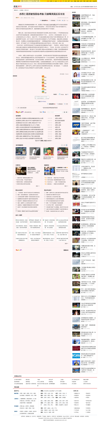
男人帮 (95, 6)
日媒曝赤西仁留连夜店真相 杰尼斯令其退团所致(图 (29, 134)
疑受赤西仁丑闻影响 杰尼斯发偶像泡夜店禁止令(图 (29, 118)
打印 (60, 20)
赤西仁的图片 (58, 118)
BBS (91, 1)
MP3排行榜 (88, 400)
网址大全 (77, 404)
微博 (87, 1)
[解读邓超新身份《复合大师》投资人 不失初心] (49, 234)
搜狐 (22, 1)
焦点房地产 (34, 1)
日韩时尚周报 (20, 184)
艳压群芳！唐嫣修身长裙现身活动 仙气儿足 (27, 201)
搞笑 (45, 89)
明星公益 (22, 406)
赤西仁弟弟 (58, 125)
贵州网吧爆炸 (52, 383)
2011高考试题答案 (18, 383)
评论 (52, 393)
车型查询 (88, 408)
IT (63, 1)
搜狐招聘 (39, 416)
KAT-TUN (49, 24)
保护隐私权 (59, 416)
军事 (45, 393)
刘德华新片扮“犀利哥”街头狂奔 (53, 194)
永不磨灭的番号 (17, 379)
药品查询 (88, 395)
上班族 (61, 379)
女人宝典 (88, 410)
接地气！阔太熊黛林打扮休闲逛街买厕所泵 (27, 207)
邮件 (81, 1)
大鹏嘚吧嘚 (22, 398)
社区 (32, 395)
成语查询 (77, 397)
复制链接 (53, 20)
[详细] (37, 172)
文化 (57, 402)
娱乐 (56, 1)
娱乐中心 (16, 391)
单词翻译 (88, 404)
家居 (49, 397)
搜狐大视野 (86, 379)
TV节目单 (77, 410)
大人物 (34, 398)
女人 (72, 1)
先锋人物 (33, 400)
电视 (28, 393)
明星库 (21, 411)
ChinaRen (26, 1)
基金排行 (88, 393)
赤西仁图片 (58, 122)
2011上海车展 (40, 381)
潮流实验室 (29, 398)
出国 (60, 400)
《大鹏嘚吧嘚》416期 (61, 167)
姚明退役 (28, 381)
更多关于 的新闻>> (43, 140)
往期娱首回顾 (31, 413)
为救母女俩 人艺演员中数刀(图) (53, 196)
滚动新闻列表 (23, 413)
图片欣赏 (88, 402)
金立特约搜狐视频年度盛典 (87, 6)
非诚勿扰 (74, 381)
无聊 (45, 92)
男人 (52, 404)
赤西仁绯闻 (58, 131)
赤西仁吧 (57, 127)
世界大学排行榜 (87, 383)
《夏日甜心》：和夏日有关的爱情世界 (55, 184)
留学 (64, 400)
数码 (45, 404)
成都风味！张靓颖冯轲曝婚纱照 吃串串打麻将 (28, 205)
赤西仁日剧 (58, 136)
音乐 (31, 393)
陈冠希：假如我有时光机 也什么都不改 (55, 211)
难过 (45, 80)
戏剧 (35, 393)
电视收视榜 (29, 402)
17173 (30, 1)
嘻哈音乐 (22, 408)
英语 (67, 400)
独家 (27, 408)
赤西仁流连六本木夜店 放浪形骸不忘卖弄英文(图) (29, 138)
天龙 (42, 410)
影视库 (26, 411)
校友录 (66, 404)
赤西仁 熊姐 (58, 134)
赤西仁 (54, 24)
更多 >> (37, 186)
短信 (50, 410)
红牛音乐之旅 (77, 6)
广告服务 (44, 416)
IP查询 (87, 397)
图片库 (34, 411)
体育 (51, 1)
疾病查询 (77, 402)
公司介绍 (72, 416)
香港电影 (32, 406)
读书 (60, 402)
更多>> (66, 243)
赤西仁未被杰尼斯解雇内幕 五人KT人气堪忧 (28, 125)
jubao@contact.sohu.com (61, 420)
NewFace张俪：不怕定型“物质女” (24, 179)
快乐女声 (51, 379)
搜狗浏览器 (77, 408)
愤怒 (45, 86)
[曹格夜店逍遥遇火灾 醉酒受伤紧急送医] (62, 151)
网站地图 (77, 416)
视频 (75, 1)
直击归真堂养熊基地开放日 (50, 107)
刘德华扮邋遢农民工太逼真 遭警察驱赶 (55, 198)
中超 (64, 393)
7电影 (38, 379)
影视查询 (77, 395)
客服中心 (49, 416)
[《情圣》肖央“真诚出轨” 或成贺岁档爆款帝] (35, 234)
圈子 (45, 408)
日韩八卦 (26, 10)
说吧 (53, 412)
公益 (49, 393)
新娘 (49, 400)
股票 (45, 395)
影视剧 (64, 397)
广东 (55, 408)
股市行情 (77, 400)
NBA (60, 393)
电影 (25, 393)
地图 (50, 412)
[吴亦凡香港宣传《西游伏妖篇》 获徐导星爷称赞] (21, 221)
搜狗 (38, 1)
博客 (84, 1)
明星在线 (22, 400)
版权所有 (70, 418)
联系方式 (54, 416)
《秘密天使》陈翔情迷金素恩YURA (25, 177)
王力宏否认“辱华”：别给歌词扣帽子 (54, 205)
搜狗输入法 (77, 393)
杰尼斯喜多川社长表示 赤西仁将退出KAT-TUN (28, 122)
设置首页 (23, 416)
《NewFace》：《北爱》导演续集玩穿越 (56, 182)
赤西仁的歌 (58, 129)
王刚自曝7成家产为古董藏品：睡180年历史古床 (57, 207)
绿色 (67, 402)
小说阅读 (88, 412)
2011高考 (74, 383)
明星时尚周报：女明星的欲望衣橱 (24, 182)
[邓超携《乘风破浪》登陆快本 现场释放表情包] (35, 221)
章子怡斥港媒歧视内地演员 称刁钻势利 (55, 201)
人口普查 (85, 381)
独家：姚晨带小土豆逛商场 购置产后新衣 (27, 203)
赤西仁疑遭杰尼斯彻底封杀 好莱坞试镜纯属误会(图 (29, 129)
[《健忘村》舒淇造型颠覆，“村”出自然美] (49, 221)
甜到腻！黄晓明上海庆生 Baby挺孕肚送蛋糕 (28, 211)
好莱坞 (27, 406)
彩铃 (53, 410)
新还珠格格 (16, 381)
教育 (57, 400)
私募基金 (51, 381)
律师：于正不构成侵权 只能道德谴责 (54, 203)
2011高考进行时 (75, 379)
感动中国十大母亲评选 (31, 383)
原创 (64, 402)
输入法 (46, 412)
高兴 (45, 77)
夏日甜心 (28, 379)
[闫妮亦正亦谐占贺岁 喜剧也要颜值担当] (21, 234)
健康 (49, 402)
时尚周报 (28, 400)
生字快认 (77, 412)
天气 (45, 402)
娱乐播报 (22, 395)
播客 (78, 1)
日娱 (33, 408)
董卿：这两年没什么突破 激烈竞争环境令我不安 (57, 192)
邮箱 (49, 408)
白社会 (62, 94)
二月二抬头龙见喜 (21, 107)
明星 (21, 393)
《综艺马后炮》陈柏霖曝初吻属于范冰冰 (56, 179)
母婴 (45, 400)
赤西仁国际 (58, 138)
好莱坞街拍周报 (26, 184)
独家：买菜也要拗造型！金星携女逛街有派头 (28, 194)
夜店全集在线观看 (60, 120)
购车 (45, 397)
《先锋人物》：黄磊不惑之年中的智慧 (55, 177)
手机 (49, 404)
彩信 (57, 410)
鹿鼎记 (46, 410)
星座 (52, 400)
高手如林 (62, 381)
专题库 (30, 411)
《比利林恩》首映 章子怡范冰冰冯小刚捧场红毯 (29, 192)
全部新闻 (82, 416)
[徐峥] (48, 151)
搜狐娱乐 (16, 10)
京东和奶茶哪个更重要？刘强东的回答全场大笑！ (29, 196)
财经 (42, 395)
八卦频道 (21, 10)
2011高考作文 (63, 383)
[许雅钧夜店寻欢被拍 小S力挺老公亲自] (21, 151)
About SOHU (66, 416)
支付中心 (34, 416)
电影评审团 (22, 402)
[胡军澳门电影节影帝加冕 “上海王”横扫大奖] (62, 234)
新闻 (42, 393)
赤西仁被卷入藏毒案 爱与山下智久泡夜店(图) (28, 136)
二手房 (52, 397)
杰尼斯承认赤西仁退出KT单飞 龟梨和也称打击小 (29, 120)
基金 (52, 395)
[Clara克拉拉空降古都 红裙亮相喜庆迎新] (62, 221)
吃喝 (52, 402)
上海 (52, 408)
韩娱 (30, 408)
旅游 (42, 402)
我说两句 (95, 1)
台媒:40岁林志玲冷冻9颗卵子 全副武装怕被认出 (57, 209)
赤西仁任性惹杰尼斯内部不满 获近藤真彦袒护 (28, 127)
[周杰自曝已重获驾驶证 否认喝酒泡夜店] (34, 151)
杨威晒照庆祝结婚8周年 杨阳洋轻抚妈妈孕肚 (28, 198)
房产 (69, 1)
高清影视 (28, 395)
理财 (49, 395)
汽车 (66, 1)
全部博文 (87, 416)
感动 (45, 83)
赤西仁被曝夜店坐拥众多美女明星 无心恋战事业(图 (29, 131)
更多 (66, 94)
